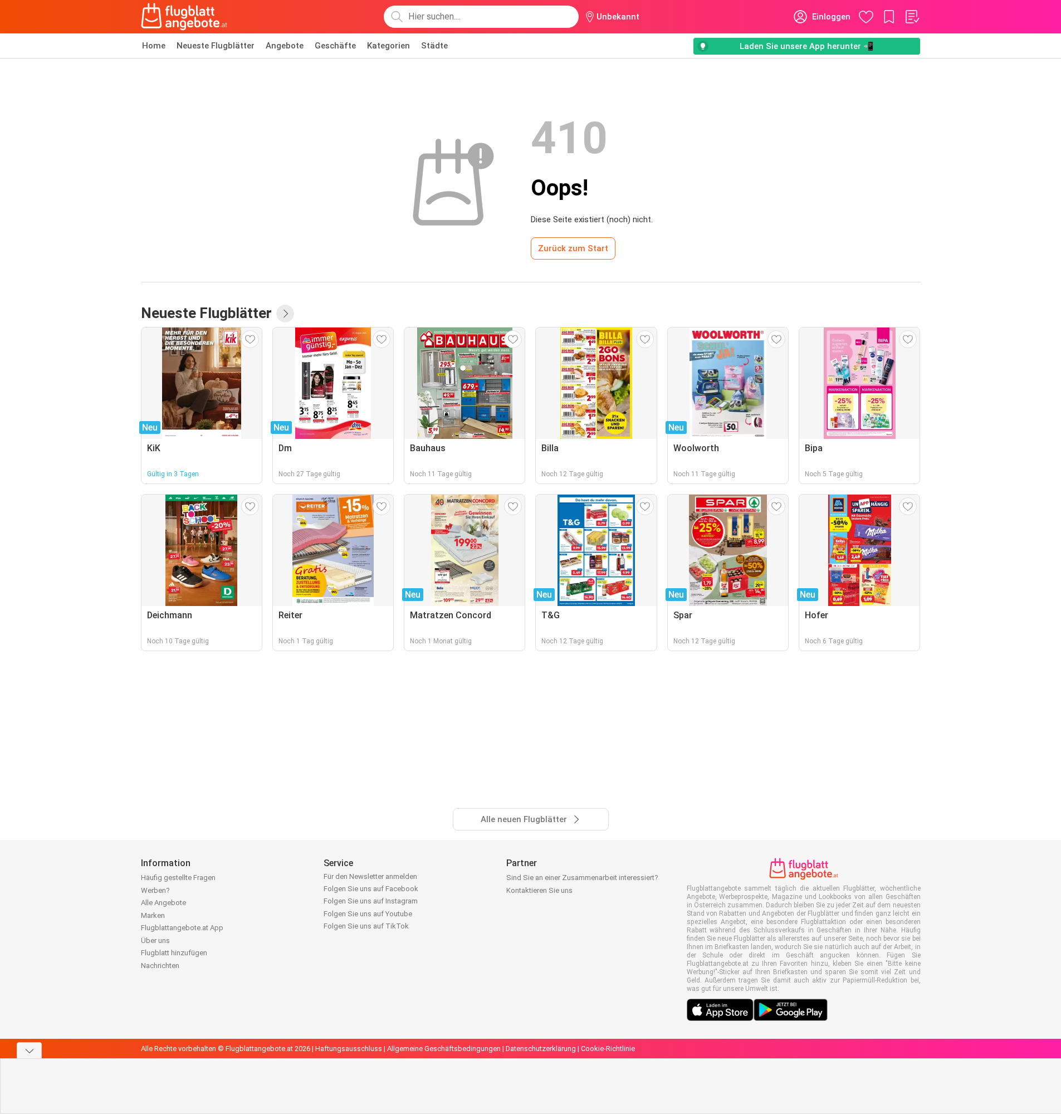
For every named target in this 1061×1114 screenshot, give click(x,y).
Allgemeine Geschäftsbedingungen (444, 1048)
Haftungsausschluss (348, 1048)
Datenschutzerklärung (541, 1048)
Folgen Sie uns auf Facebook (371, 889)
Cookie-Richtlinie (608, 1048)
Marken (153, 915)
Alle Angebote (163, 902)
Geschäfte (335, 46)
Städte (434, 46)
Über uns (155, 940)
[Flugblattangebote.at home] (184, 17)
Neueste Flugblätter (216, 46)
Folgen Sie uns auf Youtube (368, 914)
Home (153, 46)
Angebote (285, 46)
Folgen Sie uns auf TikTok (366, 926)
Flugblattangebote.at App (182, 928)
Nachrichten (160, 965)
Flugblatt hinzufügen (174, 953)
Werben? (155, 890)
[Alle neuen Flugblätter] (285, 314)
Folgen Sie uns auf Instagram (371, 901)
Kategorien (388, 46)
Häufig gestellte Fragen (178, 877)
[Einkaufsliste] (912, 17)
